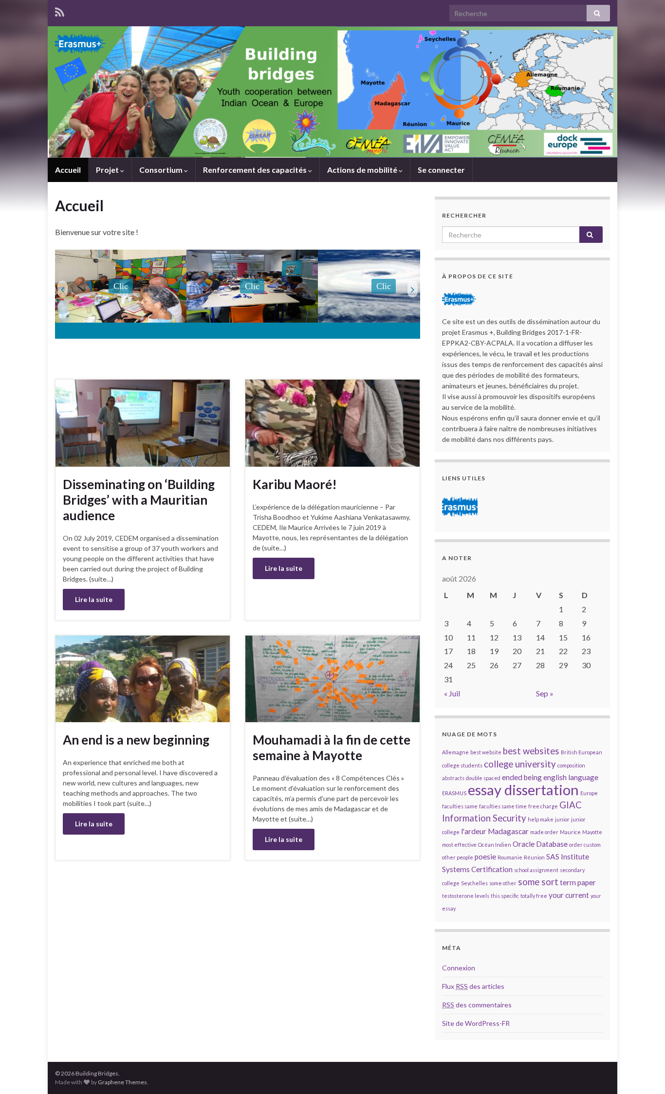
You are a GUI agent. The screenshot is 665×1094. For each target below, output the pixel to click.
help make (541, 819)
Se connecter (441, 169)
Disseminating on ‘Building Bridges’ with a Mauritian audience (139, 499)
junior (562, 819)
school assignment (536, 870)
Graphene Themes (122, 1082)
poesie (485, 856)
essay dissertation (523, 789)
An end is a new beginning (136, 740)
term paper (578, 882)
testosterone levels (465, 896)
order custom (585, 844)
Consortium (161, 169)
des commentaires (477, 1005)
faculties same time (503, 806)
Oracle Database (540, 843)
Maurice (570, 832)
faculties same (460, 806)
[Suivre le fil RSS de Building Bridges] (59, 10)
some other (503, 883)
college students (462, 765)
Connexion (458, 968)
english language (570, 777)
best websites (531, 751)
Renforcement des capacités (255, 169)
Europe (589, 793)
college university (520, 764)
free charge (543, 806)
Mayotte (592, 832)
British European (581, 752)
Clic (120, 286)
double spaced (483, 778)
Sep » (545, 693)
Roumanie (510, 857)
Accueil (68, 169)
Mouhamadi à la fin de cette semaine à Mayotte (331, 747)
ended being (522, 777)
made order (544, 832)
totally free (533, 896)
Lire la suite (93, 599)
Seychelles (474, 883)
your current (569, 895)
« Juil (452, 693)
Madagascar (508, 831)
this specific (505, 896)
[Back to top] (643, 1072)
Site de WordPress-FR (476, 1023)
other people (457, 857)
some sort (538, 881)
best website (485, 752)
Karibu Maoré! (295, 484)
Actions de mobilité (363, 169)
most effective (459, 844)
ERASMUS (454, 793)
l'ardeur (473, 831)
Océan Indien (494, 844)
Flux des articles (473, 986)
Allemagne (455, 752)
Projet (108, 169)
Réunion (534, 857)
